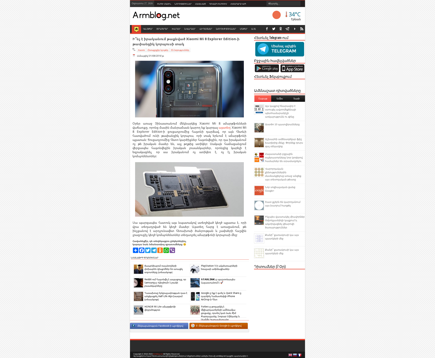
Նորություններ (183, 4)
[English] (290, 356)
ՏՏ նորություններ (180, 50)
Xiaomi (141, 50)
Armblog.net (158, 354)
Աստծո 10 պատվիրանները (282, 124)
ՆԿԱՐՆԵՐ (190, 28)
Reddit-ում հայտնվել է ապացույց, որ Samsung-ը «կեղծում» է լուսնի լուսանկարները (165, 282)
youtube (294, 29)
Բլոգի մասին (164, 4)
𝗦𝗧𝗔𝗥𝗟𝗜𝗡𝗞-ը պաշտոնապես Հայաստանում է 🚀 (218, 281)
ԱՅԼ (253, 28)
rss (301, 29)
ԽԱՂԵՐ (176, 28)
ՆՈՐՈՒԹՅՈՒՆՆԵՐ (226, 28)
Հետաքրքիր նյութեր (157, 50)
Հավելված (200, 4)
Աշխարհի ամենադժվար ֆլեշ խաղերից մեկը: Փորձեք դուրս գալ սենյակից (284, 143)
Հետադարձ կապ (238, 4)
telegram (287, 29)
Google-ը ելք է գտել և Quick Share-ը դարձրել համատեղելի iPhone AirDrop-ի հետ (221, 296)
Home (136, 29)
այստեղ (224, 127)
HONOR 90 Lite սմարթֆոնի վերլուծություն (160, 308)
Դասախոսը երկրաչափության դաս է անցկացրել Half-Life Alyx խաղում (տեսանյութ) (165, 296)
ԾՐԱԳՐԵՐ (162, 28)
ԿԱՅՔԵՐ (148, 28)
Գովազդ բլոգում (218, 4)
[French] (300, 356)
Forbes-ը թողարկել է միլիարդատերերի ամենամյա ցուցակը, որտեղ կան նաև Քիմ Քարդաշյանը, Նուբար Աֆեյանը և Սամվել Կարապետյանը (220, 313)
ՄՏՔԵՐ (244, 28)
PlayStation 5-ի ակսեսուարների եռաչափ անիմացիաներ (219, 267)
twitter (273, 29)
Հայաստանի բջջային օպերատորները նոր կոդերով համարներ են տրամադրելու (284, 157)
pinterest (280, 29)
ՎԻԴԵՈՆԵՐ (205, 28)
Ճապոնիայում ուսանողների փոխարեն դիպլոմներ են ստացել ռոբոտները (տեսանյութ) (163, 269)
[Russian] (295, 356)
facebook (266, 29)
